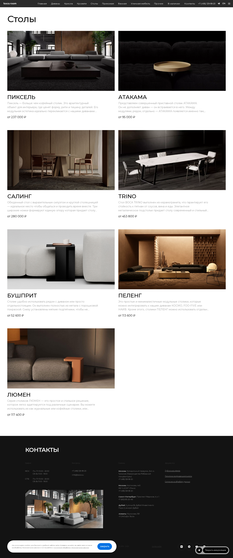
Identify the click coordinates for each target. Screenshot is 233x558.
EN (223, 3)
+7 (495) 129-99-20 (206, 3)
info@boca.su (78, 475)
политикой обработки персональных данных (71, 548)
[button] (229, 3)
